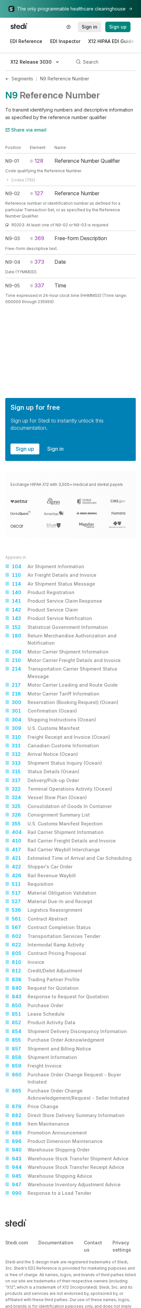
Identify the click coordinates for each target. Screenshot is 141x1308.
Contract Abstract (40, 919)
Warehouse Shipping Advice (52, 1176)
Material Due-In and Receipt (52, 901)
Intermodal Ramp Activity (48, 944)
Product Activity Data (43, 1022)
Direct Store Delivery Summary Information (68, 1115)
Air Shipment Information (48, 566)
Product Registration (43, 592)
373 (39, 262)
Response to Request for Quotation (60, 996)
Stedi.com (16, 1242)
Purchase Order (37, 1005)
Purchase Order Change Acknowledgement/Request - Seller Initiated (70, 1094)
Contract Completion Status (51, 927)
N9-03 (12, 238)
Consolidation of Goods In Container (62, 806)
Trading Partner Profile (46, 979)
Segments (22, 78)
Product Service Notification (52, 618)
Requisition (32, 884)
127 (38, 193)
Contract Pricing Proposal (49, 953)
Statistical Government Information (60, 627)
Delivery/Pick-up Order (45, 780)
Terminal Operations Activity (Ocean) (62, 789)
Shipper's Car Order (42, 866)
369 (39, 238)
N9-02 (12, 193)
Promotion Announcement (49, 1132)
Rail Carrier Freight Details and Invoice (64, 840)
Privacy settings (121, 1246)
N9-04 (12, 262)
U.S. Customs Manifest (46, 728)
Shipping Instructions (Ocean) (54, 719)
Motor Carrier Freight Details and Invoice (66, 660)
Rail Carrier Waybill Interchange (56, 849)
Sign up (25, 449)
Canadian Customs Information (55, 745)
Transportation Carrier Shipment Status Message (64, 672)
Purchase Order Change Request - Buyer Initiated (66, 1078)
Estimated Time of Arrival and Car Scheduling (71, 858)
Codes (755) (23, 179)
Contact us (93, 1246)
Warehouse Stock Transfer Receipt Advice (68, 1167)
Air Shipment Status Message (53, 584)
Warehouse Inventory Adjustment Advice (66, 1184)
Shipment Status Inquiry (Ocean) (57, 763)
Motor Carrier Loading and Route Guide (65, 685)
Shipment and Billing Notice (51, 1048)
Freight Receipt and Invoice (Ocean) (61, 737)
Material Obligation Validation (54, 893)
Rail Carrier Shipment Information (58, 832)
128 (38, 160)
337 (39, 285)
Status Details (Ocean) (45, 771)
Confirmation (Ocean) (44, 711)
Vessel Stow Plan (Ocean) (49, 797)
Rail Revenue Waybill (44, 875)
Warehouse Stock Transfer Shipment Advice (70, 1158)
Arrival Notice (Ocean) (45, 754)
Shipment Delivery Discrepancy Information (69, 1031)
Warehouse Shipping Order (51, 1149)
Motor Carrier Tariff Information (55, 693)
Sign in (55, 449)
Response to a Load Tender (51, 1193)
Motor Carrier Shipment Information (60, 651)
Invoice (28, 962)
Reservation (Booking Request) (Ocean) (65, 702)
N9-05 (12, 285)
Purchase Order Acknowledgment (58, 1040)
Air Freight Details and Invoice (54, 575)
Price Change (35, 1106)
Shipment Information (44, 1057)
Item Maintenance (40, 1124)
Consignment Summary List (51, 815)
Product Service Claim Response (57, 601)
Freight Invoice (37, 1066)
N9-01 (12, 161)
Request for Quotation (45, 988)
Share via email (29, 130)
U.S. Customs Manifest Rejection (57, 823)
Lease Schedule (38, 1014)
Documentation (55, 1242)
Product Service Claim (45, 609)
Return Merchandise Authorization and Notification (64, 639)
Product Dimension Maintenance (57, 1141)
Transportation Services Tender (56, 936)
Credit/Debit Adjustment (47, 970)
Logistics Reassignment (47, 910)
